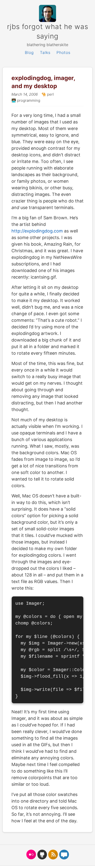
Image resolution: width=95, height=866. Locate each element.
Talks (45, 52)
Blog (29, 52)
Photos (63, 52)
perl (50, 94)
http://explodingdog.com (37, 230)
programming (28, 100)
